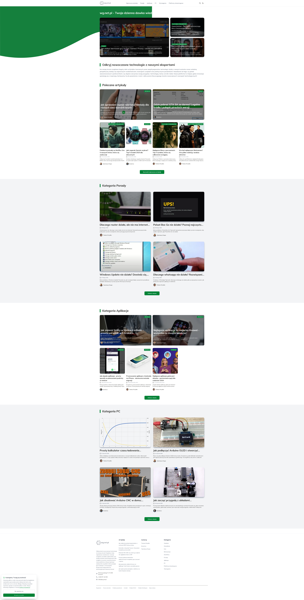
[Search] (200, 3)
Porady (142, 3)
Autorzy (144, 540)
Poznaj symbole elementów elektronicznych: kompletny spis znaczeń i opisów (129, 559)
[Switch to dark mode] (202, 3)
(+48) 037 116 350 (103, 577)
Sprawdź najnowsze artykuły (152, 172)
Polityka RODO (132, 588)
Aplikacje (149, 3)
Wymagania (162, 3)
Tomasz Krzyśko (108, 117)
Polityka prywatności (117, 588)
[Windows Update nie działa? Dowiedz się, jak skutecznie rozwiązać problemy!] (125, 256)
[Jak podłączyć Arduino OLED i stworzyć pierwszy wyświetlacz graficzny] (178, 432)
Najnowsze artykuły (132, 3)
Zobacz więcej (152, 293)
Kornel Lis (158, 117)
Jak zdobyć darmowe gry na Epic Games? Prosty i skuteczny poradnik (131, 48)
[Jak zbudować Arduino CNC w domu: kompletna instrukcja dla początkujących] (125, 482)
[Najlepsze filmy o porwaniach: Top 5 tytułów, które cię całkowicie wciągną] (165, 135)
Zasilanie (166, 543)
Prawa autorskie (107, 588)
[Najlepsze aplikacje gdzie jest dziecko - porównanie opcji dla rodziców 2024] (165, 361)
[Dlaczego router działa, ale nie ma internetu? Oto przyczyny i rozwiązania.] (125, 206)
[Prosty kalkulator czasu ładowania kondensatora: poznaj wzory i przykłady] (125, 432)
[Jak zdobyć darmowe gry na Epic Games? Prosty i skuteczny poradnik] (134, 37)
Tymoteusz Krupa (161, 235)
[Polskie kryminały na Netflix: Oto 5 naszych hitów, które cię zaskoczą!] (112, 135)
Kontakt (125, 588)
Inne (165, 549)
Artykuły (122, 540)
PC (156, 3)
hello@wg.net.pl (102, 579)
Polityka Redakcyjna (142, 588)
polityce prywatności (24, 587)
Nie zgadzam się (19, 591)
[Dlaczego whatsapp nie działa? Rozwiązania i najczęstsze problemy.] (178, 256)
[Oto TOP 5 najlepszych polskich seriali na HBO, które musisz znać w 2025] (187, 47)
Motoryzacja (167, 552)
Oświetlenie (167, 546)
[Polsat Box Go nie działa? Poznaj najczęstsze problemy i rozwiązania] (178, 206)
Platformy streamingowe (176, 3)
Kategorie (167, 540)
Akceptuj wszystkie (19, 595)
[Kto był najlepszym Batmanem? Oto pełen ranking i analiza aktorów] (191, 135)
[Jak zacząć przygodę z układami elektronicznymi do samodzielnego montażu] (178, 482)
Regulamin (98, 588)
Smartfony (166, 554)
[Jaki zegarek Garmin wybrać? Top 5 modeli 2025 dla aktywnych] (138, 135)
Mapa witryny (152, 588)
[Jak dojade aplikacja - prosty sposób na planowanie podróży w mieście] (112, 361)
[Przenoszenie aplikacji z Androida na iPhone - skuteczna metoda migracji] (138, 361)
